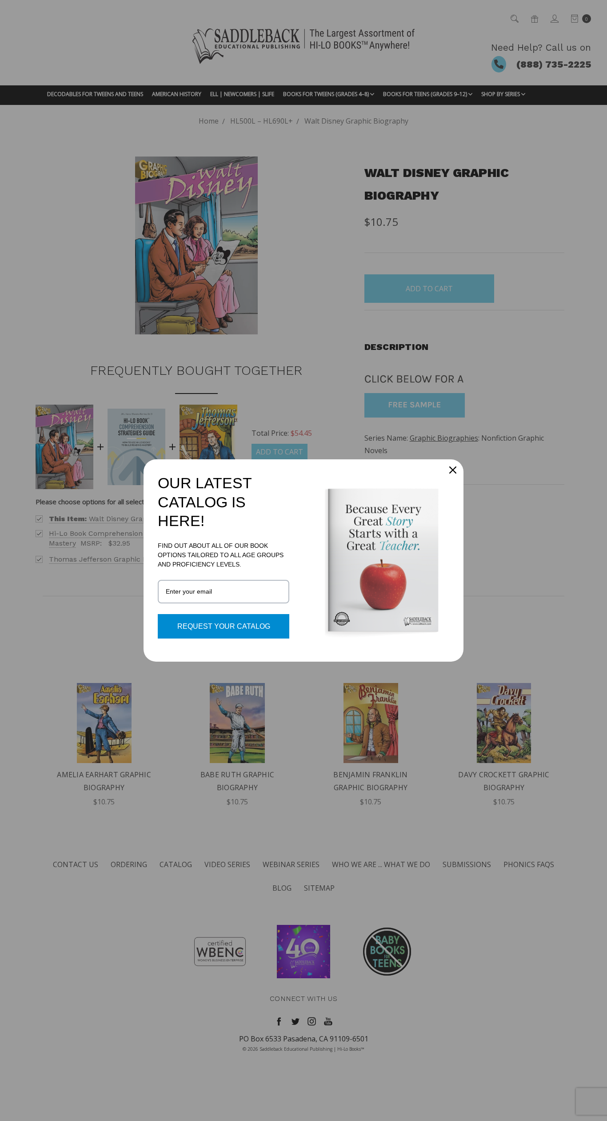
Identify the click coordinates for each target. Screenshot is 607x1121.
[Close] (452, 470)
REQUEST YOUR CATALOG (223, 626)
